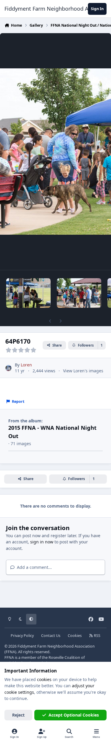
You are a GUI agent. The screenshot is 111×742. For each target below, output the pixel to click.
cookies (44, 679)
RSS (96, 635)
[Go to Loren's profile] (8, 368)
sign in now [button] (41, 542)
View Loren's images (83, 371)
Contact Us (50, 635)
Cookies (75, 635)
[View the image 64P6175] (28, 293)
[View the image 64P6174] (79, 293)
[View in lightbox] (55, 151)
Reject (18, 715)
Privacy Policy (22, 635)
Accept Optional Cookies (74, 715)
